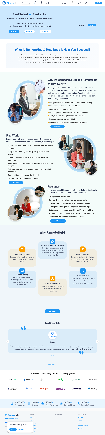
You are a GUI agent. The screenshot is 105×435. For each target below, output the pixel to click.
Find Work (29, 31)
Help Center (51, 364)
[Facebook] (6, 422)
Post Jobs (14, 31)
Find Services (58, 221)
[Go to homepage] (13, 3)
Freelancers (45, 31)
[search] (26, 3)
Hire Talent (57, 126)
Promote (92, 25)
